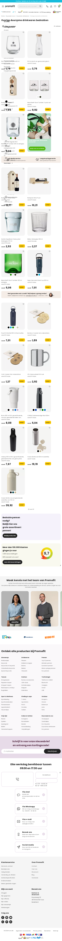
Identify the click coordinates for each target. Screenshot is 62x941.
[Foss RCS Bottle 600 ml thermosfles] (13, 316)
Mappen (24, 688)
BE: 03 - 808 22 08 (41, 786)
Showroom (35, 872)
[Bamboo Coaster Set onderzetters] (39, 316)
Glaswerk (24, 671)
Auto (43, 707)
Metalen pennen (47, 663)
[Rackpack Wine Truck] (39, 181)
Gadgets (44, 685)
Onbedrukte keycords (8, 668)
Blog (33, 875)
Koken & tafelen (26, 716)
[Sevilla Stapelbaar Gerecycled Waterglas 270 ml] (13, 222)
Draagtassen (5, 680)
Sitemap (55, 931)
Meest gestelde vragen (8, 883)
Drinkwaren (25, 657)
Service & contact (7, 866)
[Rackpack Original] (13, 85)
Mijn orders (4, 901)
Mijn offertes (5, 899)
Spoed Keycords (6, 671)
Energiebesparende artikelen (10, 71)
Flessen (23, 660)
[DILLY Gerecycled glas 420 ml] (13, 44)
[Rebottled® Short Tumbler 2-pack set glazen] (39, 85)
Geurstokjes (5, 710)
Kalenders (24, 690)
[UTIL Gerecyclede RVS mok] (39, 357)
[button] (34, 11)
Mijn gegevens (5, 896)
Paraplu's (44, 699)
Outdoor (44, 696)
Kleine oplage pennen (48, 668)
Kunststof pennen (47, 665)
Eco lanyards (46, 724)
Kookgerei (24, 719)
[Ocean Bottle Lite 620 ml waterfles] (39, 439)
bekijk (21, 68)
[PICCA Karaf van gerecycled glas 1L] (39, 44)
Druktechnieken (6, 881)
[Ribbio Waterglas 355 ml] (39, 222)
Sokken (23, 710)
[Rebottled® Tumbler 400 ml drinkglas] (13, 126)
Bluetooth (45, 682)
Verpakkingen (25, 729)
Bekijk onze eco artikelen (37, 148)
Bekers (23, 668)
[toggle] (3, 6)
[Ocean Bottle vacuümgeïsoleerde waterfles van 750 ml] (13, 481)
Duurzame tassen (9, 64)
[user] (51, 6)
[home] (10, 6)
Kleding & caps (26, 696)
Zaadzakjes (45, 721)
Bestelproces (5, 869)
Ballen (3, 726)
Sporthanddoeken (7, 702)
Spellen (3, 721)
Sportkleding (5, 699)
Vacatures (35, 878)
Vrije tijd (4, 716)
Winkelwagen (5, 907)
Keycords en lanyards (8, 665)
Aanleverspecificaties (8, 878)
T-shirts (23, 699)
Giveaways (5, 657)
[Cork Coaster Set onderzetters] (13, 357)
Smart (43, 688)
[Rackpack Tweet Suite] (13, 181)
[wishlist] (55, 6)
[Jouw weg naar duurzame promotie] (39, 126)
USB (43, 690)
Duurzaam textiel (9, 61)
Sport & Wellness (7, 696)
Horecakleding (26, 726)
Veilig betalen (5, 872)
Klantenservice (8, 862)
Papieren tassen (6, 682)
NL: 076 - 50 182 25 (41, 784)
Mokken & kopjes (26, 663)
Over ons (34, 869)
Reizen (3, 719)
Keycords (4, 663)
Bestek (23, 724)
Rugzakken (4, 690)
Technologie (46, 677)
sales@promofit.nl (31, 295)
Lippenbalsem (5, 707)
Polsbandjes (5, 660)
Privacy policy (37, 931)
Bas (44, 622)
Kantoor (24, 677)
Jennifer (15, 622)
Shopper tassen (6, 685)
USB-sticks (24, 682)
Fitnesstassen (5, 704)
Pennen (44, 657)
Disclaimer (47, 931)
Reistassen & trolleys (7, 688)
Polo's (23, 704)
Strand (44, 702)
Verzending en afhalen (8, 875)
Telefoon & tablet (47, 680)
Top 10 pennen (46, 660)
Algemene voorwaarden (23, 931)
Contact (34, 866)
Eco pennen (45, 671)
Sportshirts (24, 702)
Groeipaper (45, 719)
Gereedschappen (6, 729)
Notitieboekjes (26, 685)
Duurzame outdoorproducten (9, 67)
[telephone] (47, 6)
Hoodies (24, 707)
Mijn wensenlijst (6, 904)
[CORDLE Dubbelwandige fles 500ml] (39, 398)
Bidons (23, 665)
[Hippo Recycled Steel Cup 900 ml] (39, 263)
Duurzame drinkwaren (48, 726)
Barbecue (45, 704)
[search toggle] (40, 6)
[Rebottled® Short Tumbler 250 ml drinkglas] (13, 263)
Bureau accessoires (27, 680)
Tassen (3, 677)
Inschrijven (52, 751)
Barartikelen (25, 721)
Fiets (43, 710)
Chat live (41, 295)
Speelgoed (4, 724)
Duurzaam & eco (47, 716)
